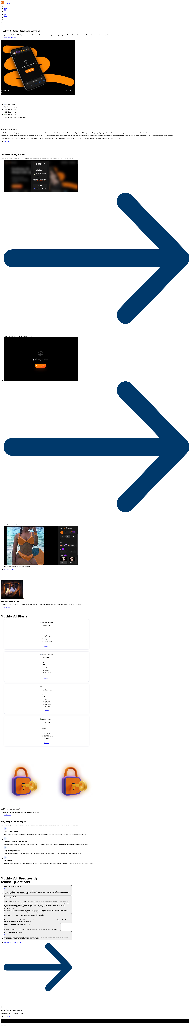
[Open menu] (1, 22)
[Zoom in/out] (5, 1025)
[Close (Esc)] (1, 1025)
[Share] (2, 1025)
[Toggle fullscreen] (4, 1025)
